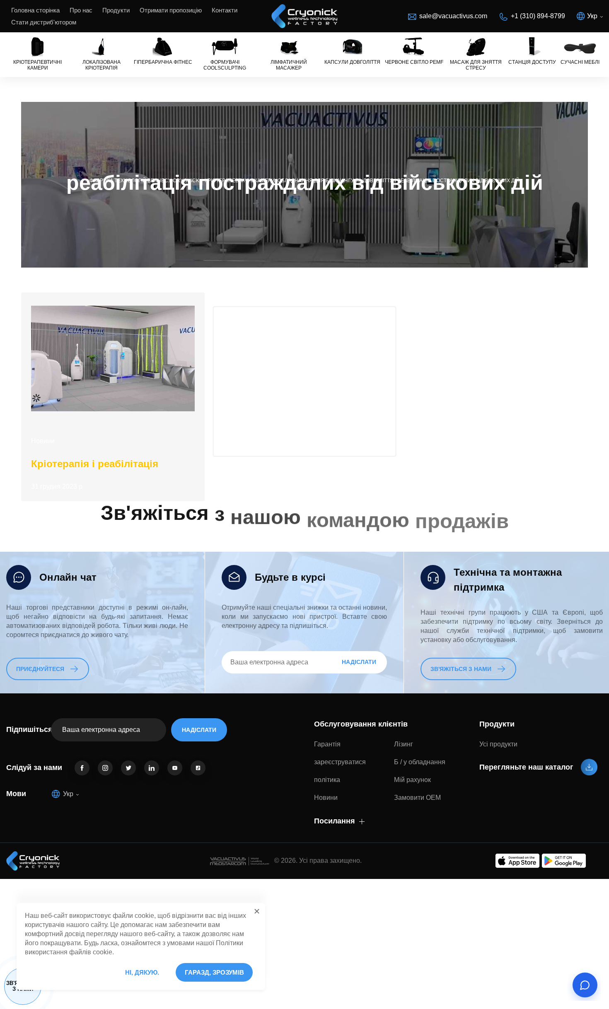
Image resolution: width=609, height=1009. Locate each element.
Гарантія (327, 744)
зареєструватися (340, 761)
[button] (257, 911)
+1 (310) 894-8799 (538, 15)
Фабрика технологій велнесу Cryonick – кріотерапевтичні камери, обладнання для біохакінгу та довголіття (241, 180)
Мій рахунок (412, 779)
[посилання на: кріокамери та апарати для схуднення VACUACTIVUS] (304, 16)
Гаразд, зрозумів (214, 972)
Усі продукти (498, 744)
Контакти (224, 10)
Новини (43, 440)
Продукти (116, 10)
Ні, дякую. (142, 972)
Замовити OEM (417, 797)
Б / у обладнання (419, 761)
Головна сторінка (35, 10)
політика (327, 779)
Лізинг (403, 744)
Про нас (81, 10)
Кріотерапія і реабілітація (94, 463)
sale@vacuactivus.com (453, 15)
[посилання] (82, 767)
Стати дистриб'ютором (43, 22)
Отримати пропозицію (171, 10)
